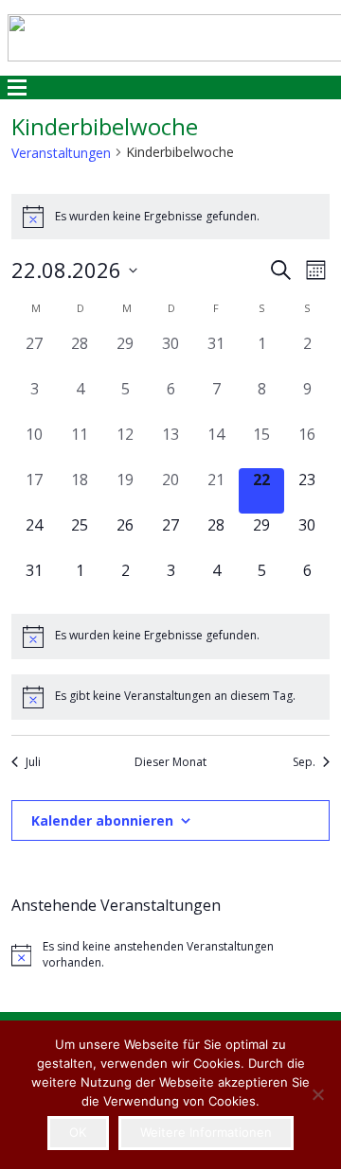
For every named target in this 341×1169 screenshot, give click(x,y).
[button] (17, 88)
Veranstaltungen (61, 153)
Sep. (304, 762)
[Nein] (317, 1094)
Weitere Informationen (206, 1132)
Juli (33, 762)
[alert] (170, 216)
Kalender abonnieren (102, 820)
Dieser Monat (170, 762)
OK (77, 1132)
